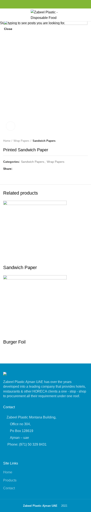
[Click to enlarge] (10, 126)
